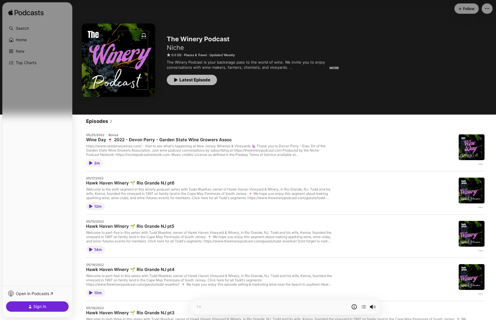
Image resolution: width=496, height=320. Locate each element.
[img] (26, 13)
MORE (334, 68)
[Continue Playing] (363, 307)
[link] (99, 121)
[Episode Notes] (354, 307)
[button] (37, 28)
